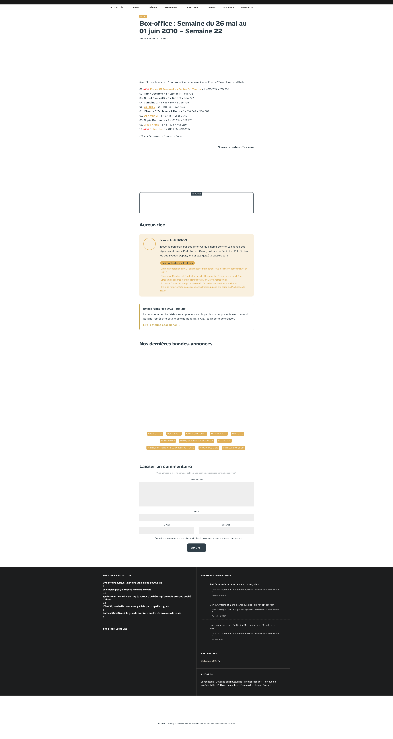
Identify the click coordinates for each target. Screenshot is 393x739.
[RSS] (288, 2)
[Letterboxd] (278, 2)
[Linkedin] (269, 2)
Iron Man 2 (151, 115)
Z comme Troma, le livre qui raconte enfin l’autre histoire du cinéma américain (199, 283)
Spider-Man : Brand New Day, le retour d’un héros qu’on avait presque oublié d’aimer (147, 598)
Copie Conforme (196, 434)
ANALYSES (192, 7)
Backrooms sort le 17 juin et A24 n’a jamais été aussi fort (201, 203)
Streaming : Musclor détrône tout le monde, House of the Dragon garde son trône (201, 276)
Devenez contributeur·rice (229, 681)
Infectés (156, 129)
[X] (255, 2)
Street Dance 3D (234, 448)
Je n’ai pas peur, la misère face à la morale (127, 589)
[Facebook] (251, 2)
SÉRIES (153, 7)
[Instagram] (260, 2)
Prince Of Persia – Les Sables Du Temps (175, 89)
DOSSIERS (228, 7)
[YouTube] (265, 2)
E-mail (167, 525)
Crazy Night (151, 124)
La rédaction (207, 681)
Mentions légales (253, 681)
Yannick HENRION (148, 38)
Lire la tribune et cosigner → (161, 324)
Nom (196, 511)
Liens (258, 685)
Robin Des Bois (209, 448)
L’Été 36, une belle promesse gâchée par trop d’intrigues (136, 606)
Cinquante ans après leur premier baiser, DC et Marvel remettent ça (194, 279)
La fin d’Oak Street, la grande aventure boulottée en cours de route (142, 613)
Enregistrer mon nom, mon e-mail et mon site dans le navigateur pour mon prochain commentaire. (198, 538)
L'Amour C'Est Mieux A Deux (197, 441)
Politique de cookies (228, 685)
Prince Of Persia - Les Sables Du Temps (172, 448)
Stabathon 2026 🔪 (210, 661)
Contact (267, 685)
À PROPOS (247, 7)
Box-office (156, 434)
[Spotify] (283, 2)
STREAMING (170, 7)
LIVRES (212, 7)
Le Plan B (149, 106)
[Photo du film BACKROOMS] (150, 203)
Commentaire (196, 480)
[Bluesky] (274, 2)
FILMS (136, 7)
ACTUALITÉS (116, 7)
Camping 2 (175, 434)
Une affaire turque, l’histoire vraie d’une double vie (132, 582)
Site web (226, 525)
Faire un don (247, 685)
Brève (143, 16)
